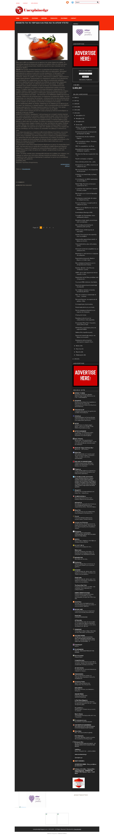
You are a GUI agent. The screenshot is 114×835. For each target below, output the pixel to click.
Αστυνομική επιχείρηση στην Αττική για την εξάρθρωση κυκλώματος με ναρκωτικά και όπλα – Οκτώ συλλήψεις (85, 505)
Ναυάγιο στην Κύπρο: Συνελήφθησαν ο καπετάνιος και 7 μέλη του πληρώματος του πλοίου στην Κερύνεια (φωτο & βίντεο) (85, 404)
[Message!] (70, 2)
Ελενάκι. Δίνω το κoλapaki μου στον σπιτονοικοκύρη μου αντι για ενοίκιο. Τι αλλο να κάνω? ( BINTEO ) (85, 604)
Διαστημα (25, 18)
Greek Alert (78, 615)
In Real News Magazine (81, 700)
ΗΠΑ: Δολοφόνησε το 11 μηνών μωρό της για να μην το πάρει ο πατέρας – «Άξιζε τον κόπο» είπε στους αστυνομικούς (85, 456)
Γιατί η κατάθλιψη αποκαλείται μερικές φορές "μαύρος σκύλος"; (84, 518)
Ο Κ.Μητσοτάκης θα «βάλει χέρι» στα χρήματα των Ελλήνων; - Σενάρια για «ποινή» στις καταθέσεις (85, 573)
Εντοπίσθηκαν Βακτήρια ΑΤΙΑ (83, 212)
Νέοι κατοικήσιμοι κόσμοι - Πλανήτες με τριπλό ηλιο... (86, 142)
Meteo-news (78, 550)
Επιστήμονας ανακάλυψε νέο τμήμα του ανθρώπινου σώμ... (85, 199)
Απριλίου (78, 349)
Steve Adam (78, 731)
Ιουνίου (78, 124)
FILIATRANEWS (79, 649)
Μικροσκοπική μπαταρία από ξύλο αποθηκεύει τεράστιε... (85, 150)
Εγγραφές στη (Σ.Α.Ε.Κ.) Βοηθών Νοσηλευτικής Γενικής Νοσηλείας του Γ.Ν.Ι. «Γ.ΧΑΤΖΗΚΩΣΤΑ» (85, 396)
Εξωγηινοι (35, 18)
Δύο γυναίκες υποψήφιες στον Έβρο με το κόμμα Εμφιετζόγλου (85, 541)
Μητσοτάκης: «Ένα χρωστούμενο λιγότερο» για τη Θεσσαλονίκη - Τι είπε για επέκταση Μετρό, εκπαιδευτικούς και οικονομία (85, 442)
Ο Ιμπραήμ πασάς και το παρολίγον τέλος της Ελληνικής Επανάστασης (85, 611)
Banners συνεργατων (52, 833)
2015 (75, 107)
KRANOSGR (78, 629)
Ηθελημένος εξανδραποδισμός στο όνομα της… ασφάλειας (84, 492)
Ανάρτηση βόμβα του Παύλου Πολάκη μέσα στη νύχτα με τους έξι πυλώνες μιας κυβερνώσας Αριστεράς (85, 419)
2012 (75, 359)
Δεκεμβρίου (79, 115)
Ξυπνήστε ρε (78, 757)
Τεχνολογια (53, 18)
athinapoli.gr (78, 502)
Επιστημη (44, 18)
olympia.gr (78, 416)
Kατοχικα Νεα (79, 742)
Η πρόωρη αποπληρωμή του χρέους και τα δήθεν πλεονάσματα (85, 411)
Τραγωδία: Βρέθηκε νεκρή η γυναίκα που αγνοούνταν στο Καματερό (85, 738)
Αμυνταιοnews (79, 655)
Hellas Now (78, 452)
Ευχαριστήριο (78, 657)
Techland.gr (78, 562)
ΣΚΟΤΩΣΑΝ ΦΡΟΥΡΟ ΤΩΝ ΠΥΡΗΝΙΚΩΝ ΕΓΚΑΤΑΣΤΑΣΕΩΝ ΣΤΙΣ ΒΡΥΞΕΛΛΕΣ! (85, 727)
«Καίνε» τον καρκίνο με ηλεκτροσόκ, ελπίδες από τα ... (85, 128)
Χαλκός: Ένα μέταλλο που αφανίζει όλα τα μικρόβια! (86, 235)
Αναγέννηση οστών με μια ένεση (84, 307)
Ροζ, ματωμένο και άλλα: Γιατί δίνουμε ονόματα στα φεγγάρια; (84, 498)
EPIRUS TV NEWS (80, 393)
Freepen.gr (78, 469)
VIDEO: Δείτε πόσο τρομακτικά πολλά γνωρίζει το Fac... (86, 273)
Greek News (78, 602)
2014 (75, 110)
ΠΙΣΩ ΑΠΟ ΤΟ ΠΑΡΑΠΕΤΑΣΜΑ (83, 461)
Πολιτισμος (64, 18)
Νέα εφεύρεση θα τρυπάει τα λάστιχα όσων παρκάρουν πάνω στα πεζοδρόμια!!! (85, 677)
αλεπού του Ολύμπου (81, 522)
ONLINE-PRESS (79, 694)
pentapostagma (65, 164)
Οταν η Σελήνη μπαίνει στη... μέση (85, 162)
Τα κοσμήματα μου (80, 720)
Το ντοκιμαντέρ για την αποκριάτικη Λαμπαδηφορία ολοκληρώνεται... (85, 512)
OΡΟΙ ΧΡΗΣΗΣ (34, 3)
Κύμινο (77, 646)
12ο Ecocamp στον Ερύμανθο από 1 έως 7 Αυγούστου (85, 716)
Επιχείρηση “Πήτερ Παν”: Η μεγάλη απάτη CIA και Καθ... (85, 323)
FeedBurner (89, 79)
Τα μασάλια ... (79, 708)
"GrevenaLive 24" (79, 409)
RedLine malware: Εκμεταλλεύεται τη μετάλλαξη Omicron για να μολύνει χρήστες (85, 565)
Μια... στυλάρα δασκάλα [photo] (83, 732)
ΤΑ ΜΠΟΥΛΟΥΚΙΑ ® (80, 496)
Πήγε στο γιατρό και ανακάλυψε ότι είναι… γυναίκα (85, 295)
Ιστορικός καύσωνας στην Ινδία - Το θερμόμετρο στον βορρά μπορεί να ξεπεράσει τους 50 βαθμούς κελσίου (85, 553)
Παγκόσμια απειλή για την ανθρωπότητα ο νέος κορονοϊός (84, 319)
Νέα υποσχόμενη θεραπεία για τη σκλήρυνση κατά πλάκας (85, 263)
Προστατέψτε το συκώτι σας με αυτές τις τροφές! (85, 709)
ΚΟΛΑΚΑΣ (77, 570)
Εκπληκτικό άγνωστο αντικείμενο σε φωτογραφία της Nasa (85, 132)
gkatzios (77, 539)
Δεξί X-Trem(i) (79, 439)
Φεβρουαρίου (80, 355)
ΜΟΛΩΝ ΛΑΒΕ (79, 609)
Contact (25, 3)
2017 (75, 100)
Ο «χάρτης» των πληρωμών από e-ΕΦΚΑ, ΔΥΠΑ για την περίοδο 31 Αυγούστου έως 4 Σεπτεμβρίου (84, 434)
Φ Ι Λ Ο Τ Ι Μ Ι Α (79, 545)
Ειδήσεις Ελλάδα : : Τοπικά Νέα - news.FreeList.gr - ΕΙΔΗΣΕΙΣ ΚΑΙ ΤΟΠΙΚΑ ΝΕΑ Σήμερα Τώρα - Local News (85, 771)
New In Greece (79, 714)
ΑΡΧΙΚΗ (18, 3)
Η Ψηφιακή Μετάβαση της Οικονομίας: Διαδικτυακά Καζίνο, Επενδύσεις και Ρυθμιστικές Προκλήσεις (85, 472)
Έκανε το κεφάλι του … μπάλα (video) (85, 751)
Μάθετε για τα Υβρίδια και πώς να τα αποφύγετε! (42, 23)
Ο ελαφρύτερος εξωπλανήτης (84, 304)
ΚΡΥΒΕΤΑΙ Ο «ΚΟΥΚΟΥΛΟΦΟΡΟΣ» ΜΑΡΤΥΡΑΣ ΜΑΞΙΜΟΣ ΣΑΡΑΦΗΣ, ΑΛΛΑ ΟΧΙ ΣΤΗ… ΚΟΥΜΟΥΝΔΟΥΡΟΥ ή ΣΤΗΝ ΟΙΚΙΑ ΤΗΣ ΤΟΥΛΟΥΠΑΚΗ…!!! (85, 639)
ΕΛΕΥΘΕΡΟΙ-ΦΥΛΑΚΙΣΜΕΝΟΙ (83, 725)
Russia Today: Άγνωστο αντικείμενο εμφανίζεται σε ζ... (85, 184)
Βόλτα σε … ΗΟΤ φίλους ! (82, 449)
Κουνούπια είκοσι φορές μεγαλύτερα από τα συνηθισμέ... (86, 221)
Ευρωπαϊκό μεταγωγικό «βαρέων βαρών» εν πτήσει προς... (85, 259)
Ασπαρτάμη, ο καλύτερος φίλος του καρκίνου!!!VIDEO (85, 328)
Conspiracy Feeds (80, 682)
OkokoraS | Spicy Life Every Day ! (84, 448)
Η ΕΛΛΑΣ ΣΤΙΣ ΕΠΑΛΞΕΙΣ (81, 617)
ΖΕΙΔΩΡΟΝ (78, 400)
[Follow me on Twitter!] (72, 2)
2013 (75, 113)
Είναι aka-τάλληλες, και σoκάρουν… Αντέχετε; (85, 690)
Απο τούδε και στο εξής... (81, 559)
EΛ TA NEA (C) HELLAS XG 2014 (84, 477)
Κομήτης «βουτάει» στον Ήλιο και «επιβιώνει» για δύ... (84, 268)
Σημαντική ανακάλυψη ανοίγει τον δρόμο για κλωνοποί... (85, 336)
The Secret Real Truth (81, 585)
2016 (75, 104)
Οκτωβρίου (79, 121)
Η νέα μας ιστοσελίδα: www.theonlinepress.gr (81, 696)
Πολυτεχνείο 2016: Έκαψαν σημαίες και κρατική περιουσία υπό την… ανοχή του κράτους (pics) (85, 703)
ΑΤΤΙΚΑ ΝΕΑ (78, 620)
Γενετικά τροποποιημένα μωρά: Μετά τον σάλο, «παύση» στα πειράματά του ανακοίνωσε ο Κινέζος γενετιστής (85, 663)
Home (17, 18)
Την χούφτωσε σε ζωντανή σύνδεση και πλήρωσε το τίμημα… (85, 670)
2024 (75, 97)
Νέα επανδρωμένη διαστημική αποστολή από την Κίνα (84, 225)
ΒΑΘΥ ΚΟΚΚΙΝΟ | (80, 761)
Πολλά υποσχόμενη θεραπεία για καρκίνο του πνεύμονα (85, 311)
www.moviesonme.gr (80, 754)
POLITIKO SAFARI (80, 635)
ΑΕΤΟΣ (77, 423)
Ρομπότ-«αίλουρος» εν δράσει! (84, 159)
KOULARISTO (78, 688)
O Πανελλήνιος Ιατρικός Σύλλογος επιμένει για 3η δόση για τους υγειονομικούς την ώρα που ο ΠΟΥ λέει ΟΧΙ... (85, 596)
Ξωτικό (77, 516)
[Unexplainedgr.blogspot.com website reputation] (79, 788)
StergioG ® (78, 490)
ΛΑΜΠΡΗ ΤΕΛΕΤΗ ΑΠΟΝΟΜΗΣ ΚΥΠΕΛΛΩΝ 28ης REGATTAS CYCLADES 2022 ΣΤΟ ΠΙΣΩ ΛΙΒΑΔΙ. (85, 534)
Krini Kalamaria (79, 736)
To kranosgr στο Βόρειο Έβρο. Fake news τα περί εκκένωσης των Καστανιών (85, 631)
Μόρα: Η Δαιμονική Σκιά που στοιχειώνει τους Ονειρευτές (83, 683)
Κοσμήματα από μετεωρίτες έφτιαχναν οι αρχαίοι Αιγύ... (84, 341)
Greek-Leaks (78, 577)
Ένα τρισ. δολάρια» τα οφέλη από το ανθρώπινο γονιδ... (86, 203)
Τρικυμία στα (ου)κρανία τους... (83, 547)
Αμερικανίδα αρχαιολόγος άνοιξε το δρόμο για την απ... (86, 240)
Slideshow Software (62, 833)
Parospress (78, 531)
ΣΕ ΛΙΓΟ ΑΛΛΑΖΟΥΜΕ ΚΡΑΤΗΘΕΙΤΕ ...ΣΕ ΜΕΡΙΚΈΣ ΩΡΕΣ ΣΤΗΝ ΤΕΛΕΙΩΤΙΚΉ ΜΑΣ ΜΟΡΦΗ (85, 745)
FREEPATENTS (79, 674)
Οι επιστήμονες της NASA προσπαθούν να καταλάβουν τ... (86, 180)
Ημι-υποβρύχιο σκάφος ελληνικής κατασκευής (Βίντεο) (85, 290)
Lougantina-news (79, 660)
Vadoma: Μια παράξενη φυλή (83, 332)
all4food (67, 166)
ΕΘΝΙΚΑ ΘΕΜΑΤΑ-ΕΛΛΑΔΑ (82, 593)
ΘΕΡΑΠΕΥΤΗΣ (79, 557)
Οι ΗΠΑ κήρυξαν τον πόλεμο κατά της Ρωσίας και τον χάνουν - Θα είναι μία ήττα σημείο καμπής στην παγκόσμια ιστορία (85, 526)
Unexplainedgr (26, 169)
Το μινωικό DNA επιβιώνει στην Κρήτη (86, 282)
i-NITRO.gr (78, 749)
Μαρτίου (78, 352)
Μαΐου (78, 346)
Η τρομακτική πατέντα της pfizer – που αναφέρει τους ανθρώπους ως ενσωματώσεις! (85, 588)
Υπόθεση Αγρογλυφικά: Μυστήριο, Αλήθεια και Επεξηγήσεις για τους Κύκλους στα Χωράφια (84, 464)
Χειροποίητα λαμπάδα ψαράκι (83, 721)
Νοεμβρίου (79, 118)
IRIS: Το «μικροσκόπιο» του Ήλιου (84, 146)
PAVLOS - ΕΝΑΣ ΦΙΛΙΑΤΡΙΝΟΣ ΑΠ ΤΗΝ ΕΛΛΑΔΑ (84, 651)
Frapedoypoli (78, 644)
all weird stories (79, 668)
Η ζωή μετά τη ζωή (80, 315)
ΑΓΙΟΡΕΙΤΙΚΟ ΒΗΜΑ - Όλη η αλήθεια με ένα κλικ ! (85, 764)
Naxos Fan (78, 510)
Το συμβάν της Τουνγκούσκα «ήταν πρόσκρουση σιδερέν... (85, 216)
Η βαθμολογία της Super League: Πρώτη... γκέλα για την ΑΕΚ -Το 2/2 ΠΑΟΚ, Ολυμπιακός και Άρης (84, 426)
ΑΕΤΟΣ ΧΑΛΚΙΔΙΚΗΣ (80, 431)
